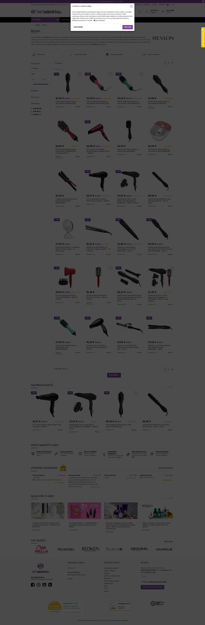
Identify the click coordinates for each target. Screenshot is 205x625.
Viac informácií (100, 20)
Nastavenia (78, 27)
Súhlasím (127, 27)
